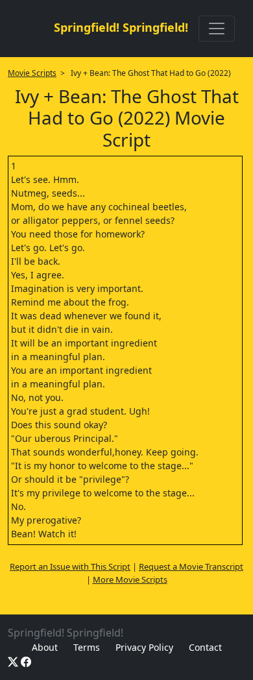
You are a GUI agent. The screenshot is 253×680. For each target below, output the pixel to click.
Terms (86, 647)
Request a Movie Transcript (191, 566)
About (45, 647)
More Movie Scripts (130, 579)
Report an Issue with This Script (70, 566)
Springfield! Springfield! (121, 27)
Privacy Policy (144, 647)
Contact (205, 647)
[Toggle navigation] (217, 29)
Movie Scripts (32, 73)
